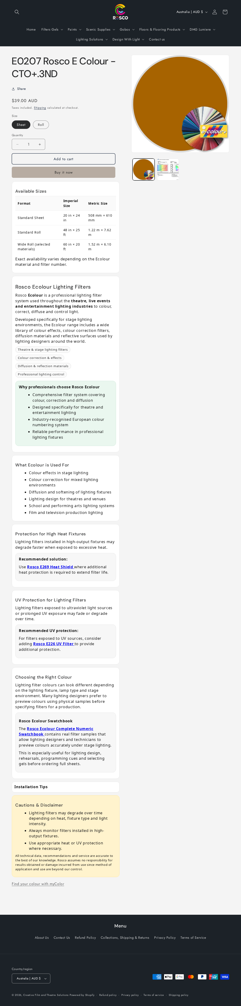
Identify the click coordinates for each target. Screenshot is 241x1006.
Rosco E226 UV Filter (54, 643)
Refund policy (107, 995)
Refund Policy (85, 937)
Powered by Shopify (82, 995)
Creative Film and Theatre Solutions (46, 995)
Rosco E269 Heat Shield (50, 566)
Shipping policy (179, 995)
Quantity (17, 135)
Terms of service (154, 995)
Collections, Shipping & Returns (125, 937)
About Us (42, 937)
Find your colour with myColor (38, 884)
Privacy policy (130, 995)
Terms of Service (193, 937)
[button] (17, 12)
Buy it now (64, 172)
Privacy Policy (165, 937)
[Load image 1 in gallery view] (143, 169)
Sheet (21, 124)
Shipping (40, 108)
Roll (41, 124)
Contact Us (62, 937)
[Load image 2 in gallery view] (168, 169)
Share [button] (21, 88)
